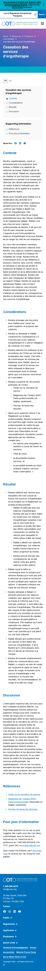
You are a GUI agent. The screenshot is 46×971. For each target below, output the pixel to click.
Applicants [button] (8, 930)
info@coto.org (9, 889)
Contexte (13, 98)
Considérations (16, 103)
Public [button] (6, 918)
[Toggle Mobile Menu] (42, 23)
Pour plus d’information (19, 133)
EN (11, 81)
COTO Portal (17, 7)
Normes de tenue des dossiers (22, 809)
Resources (16, 36)
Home (5, 36)
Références (14, 129)
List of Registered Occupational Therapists (20, 14)
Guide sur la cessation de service (24, 794)
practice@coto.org (31, 845)
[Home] (20, 24)
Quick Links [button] (9, 943)
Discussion (14, 111)
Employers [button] (8, 936)
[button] (43, 5)
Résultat (12, 107)
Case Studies (8, 39)
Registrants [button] (9, 924)
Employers (28, 36)
